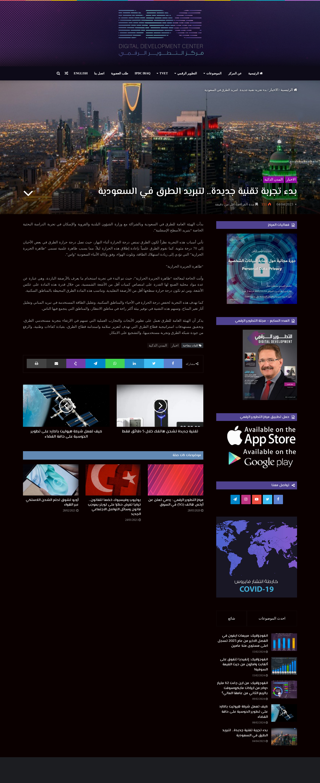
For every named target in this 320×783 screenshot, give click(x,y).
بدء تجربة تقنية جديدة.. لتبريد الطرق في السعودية (245, 733)
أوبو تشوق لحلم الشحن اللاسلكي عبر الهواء (52, 502)
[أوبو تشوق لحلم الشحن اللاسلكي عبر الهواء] (50, 480)
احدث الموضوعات (272, 618)
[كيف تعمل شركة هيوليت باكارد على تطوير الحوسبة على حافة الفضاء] (284, 713)
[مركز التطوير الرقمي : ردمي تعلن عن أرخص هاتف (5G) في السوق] (175, 480)
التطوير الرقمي (187, 73)
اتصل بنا (99, 73)
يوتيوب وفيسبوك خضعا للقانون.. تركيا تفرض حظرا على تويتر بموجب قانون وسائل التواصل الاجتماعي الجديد (114, 507)
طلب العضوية (119, 73)
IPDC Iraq (142, 73)
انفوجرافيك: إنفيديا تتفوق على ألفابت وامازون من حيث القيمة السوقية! (244, 664)
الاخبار (273, 90)
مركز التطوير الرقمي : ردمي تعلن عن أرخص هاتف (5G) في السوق (175, 502)
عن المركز (235, 73)
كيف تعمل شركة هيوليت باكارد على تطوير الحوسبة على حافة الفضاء (243, 711)
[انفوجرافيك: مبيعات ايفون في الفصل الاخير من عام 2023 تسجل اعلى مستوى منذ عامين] (284, 642)
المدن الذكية (273, 179)
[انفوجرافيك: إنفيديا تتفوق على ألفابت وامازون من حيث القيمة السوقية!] (284, 666)
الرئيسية (254, 73)
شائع (231, 618)
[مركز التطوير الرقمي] (160, 33)
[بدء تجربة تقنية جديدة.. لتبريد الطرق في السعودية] (284, 736)
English (81, 73)
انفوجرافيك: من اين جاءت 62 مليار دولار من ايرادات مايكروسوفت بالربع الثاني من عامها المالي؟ (242, 688)
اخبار (175, 345)
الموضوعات (214, 73)
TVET (164, 73)
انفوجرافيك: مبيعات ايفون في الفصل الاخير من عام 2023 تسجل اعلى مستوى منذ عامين (243, 641)
